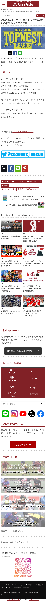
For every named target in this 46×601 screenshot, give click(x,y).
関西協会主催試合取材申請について (23, 351)
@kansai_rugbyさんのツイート (15, 542)
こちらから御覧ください (22, 131)
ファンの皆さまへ (9, 189)
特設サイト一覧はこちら (12, 530)
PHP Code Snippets (13, 600)
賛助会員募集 (17, 587)
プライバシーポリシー (18, 585)
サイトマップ (5, 585)
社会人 (6, 185)
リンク (9, 587)
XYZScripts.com (34, 600)
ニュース (7, 181)
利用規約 (29, 585)
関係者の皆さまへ (35, 181)
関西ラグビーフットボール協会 (22, 592)
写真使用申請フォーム (23, 444)
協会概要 (26, 587)
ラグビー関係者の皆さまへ (29, 189)
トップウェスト (19, 181)
